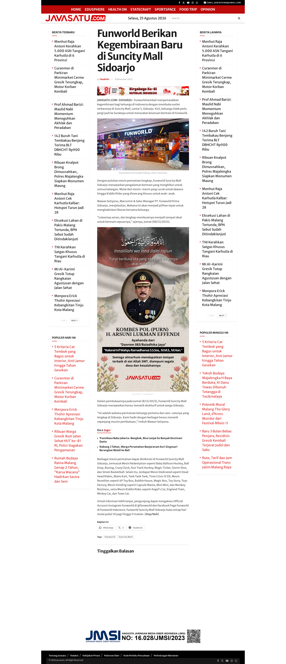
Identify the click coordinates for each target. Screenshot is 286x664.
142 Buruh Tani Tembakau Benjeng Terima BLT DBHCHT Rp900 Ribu (69, 145)
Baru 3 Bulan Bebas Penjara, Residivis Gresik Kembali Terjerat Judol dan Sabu (217, 440)
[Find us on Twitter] (183, 2)
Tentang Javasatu (57, 655)
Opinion (208, 9)
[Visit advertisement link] (143, 90)
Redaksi (74, 655)
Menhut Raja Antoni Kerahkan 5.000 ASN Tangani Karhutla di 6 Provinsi (69, 50)
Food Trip (188, 9)
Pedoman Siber (111, 655)
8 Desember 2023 (123, 79)
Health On (117, 9)
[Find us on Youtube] (188, 2)
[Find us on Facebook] (179, 2)
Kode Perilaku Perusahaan (136, 655)
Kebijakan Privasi (91, 655)
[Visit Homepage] (83, 18)
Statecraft (140, 9)
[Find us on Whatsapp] (197, 2)
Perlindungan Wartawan (166, 655)
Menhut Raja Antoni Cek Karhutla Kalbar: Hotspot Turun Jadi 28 (69, 203)
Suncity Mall (126, 537)
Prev (64, 320)
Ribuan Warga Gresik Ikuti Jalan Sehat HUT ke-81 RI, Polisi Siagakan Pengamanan (68, 440)
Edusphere (95, 9)
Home (76, 9)
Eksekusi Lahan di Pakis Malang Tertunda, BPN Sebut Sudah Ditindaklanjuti (68, 229)
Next (74, 320)
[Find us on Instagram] (193, 2)
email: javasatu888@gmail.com (224, 2)
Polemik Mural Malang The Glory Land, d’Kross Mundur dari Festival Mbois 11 (216, 413)
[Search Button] (239, 18)
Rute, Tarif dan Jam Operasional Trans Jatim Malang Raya (217, 462)
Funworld (110, 537)
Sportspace (165, 9)
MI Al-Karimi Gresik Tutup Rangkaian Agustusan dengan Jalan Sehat (69, 278)
